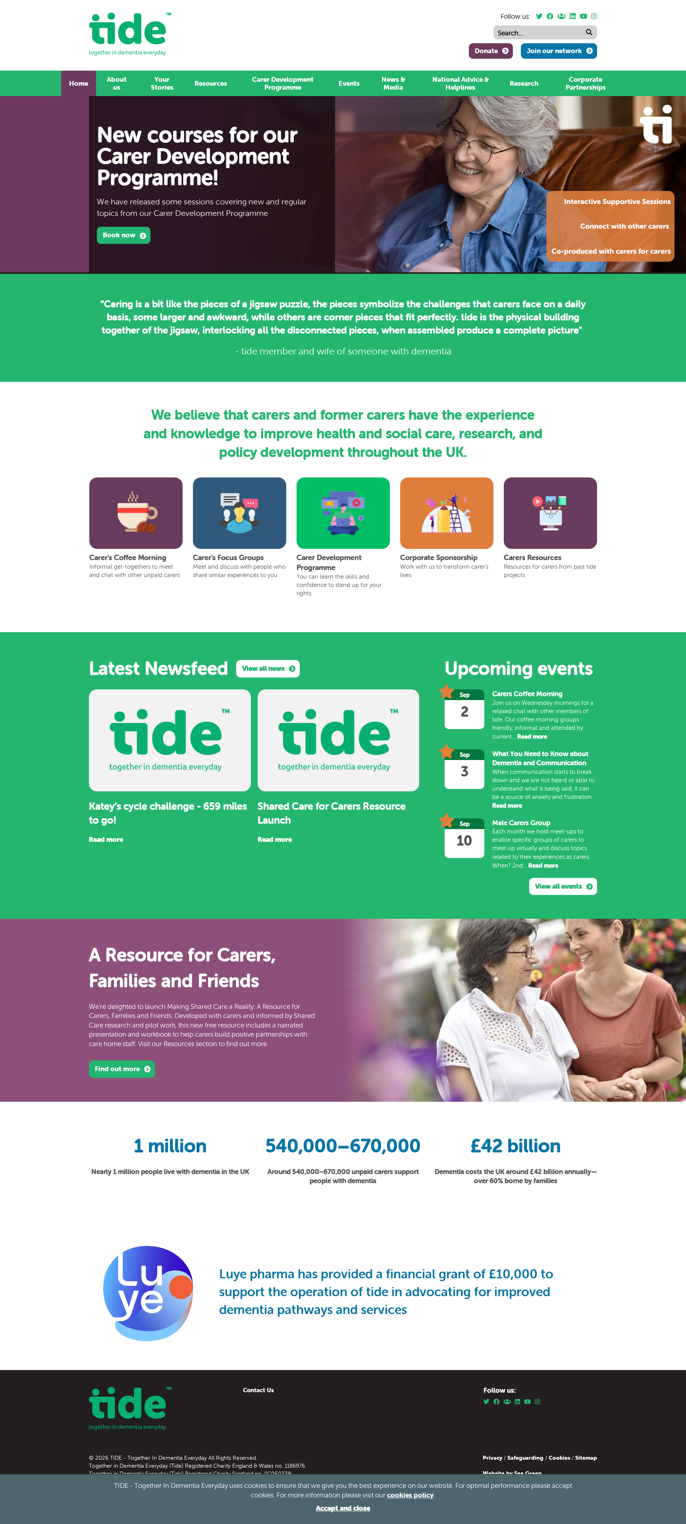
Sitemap (586, 1458)
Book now (119, 235)
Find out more (117, 1069)
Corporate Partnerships (586, 83)
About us (117, 83)
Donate (486, 51)
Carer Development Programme (283, 83)
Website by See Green (512, 1473)
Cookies (560, 1458)
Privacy (493, 1458)
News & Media (393, 83)
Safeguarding (525, 1458)
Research (524, 83)
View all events (558, 886)
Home (78, 83)
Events (349, 83)
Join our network (554, 51)
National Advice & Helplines (460, 83)
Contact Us (258, 1390)
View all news (263, 668)
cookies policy (410, 1495)
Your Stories (162, 83)
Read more (106, 839)
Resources (211, 83)
